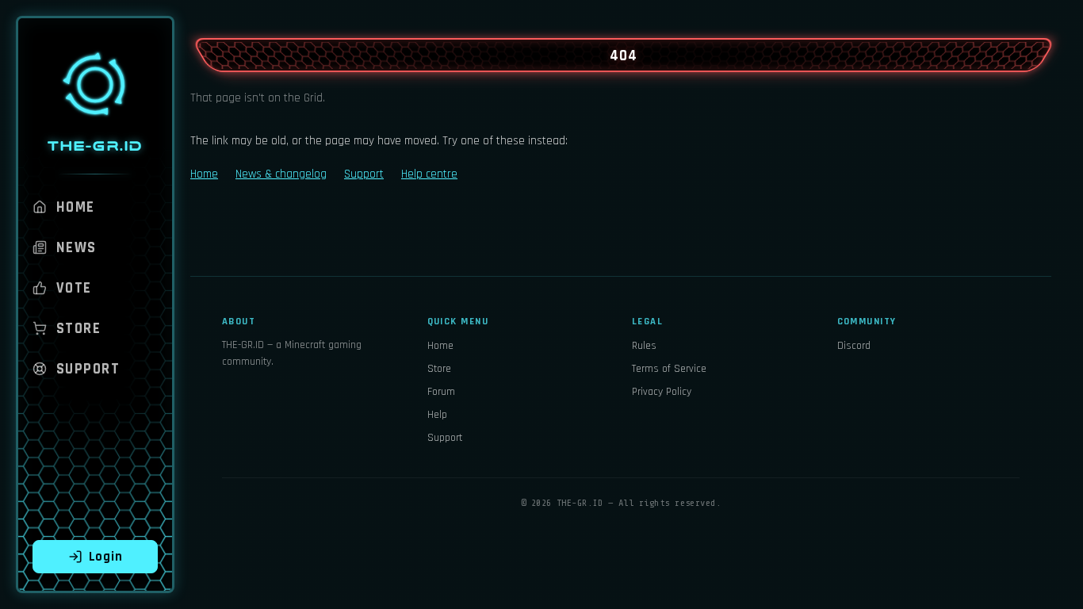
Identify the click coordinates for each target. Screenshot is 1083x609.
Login (105, 556)
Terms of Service (669, 369)
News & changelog (281, 174)
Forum (441, 392)
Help (437, 415)
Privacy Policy (661, 392)
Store (78, 329)
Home (75, 207)
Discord (854, 346)
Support (88, 369)
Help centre (429, 174)
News (76, 248)
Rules (644, 346)
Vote (74, 288)
